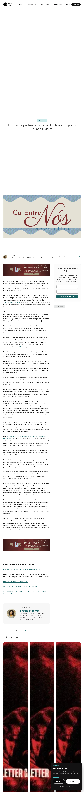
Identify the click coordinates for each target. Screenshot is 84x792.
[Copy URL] (79, 257)
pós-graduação (71, 4)
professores (32, 4)
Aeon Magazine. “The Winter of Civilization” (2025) (20, 586)
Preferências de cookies (66, 786)
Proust (31, 288)
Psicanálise (44, 4)
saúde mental (22, 347)
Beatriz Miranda (29, 610)
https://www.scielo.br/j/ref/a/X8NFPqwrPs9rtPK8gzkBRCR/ (22, 569)
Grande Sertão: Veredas (12, 302)
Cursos (21, 4)
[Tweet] (68, 257)
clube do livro (57, 4)
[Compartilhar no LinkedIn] (75, 257)
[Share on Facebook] (72, 257)
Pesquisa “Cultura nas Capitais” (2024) (15, 581)
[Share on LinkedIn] (32, 631)
